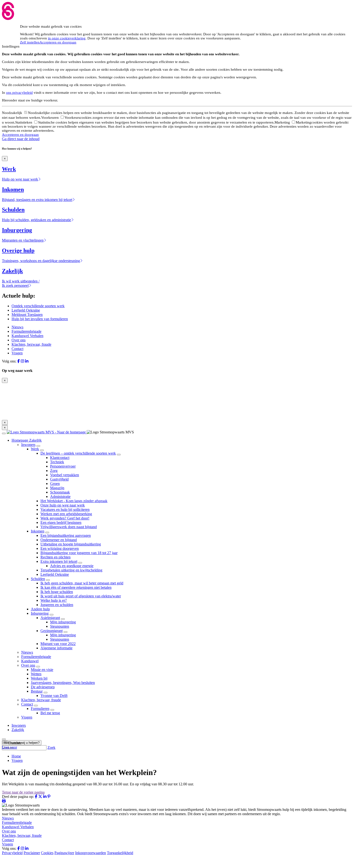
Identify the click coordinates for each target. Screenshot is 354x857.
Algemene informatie (56, 648)
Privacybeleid (12, 853)
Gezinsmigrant (51, 631)
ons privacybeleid (19, 92)
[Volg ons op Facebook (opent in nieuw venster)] (18, 361)
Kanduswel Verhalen (27, 336)
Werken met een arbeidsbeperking (66, 514)
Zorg (54, 471)
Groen (55, 484)
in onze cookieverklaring (66, 38)
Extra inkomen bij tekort (58, 561)
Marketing (283, 122)
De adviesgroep (43, 687)
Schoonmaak (60, 492)
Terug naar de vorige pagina (23, 792)
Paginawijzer (64, 853)
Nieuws (17, 327)
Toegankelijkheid (120, 853)
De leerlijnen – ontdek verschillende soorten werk (78, 453)
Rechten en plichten (55, 557)
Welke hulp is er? (53, 600)
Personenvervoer (63, 466)
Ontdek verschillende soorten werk (38, 306)
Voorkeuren (50, 117)
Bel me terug (50, 713)
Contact (17, 349)
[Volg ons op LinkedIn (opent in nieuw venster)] (26, 361)
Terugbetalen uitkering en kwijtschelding (71, 570)
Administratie (60, 496)
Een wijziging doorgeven (59, 548)
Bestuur (37, 691)
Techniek (57, 462)
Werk (35, 449)
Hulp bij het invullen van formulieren (40, 319)
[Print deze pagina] (4, 801)
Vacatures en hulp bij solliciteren (65, 509)
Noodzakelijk (12, 113)
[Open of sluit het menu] (4, 433)
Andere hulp (40, 609)
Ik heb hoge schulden (56, 592)
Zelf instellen (29, 42)
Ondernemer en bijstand (58, 540)
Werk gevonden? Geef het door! (64, 518)
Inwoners (28, 445)
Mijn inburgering (63, 622)
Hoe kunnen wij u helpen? (21, 742)
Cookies (47, 853)
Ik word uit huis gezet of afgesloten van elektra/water (80, 596)
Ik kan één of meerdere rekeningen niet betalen (75, 587)
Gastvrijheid (59, 479)
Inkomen (37, 531)
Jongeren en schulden (56, 605)
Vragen (17, 353)
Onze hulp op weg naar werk (62, 505)
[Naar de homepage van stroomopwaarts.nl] (47, 432)
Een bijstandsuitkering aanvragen (65, 535)
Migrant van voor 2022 (58, 644)
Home (16, 756)
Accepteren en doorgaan (57, 42)
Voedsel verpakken (64, 475)
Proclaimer (32, 853)
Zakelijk (18, 730)
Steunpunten (59, 626)
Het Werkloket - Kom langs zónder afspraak (73, 501)
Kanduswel (30, 661)
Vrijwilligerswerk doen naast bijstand (68, 527)
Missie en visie (42, 670)
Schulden (38, 579)
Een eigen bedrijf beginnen (60, 522)
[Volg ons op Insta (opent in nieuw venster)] (22, 361)
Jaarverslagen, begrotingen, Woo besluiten (63, 683)
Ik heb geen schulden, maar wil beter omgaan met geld (81, 583)
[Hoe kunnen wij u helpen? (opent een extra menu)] (4, 739)
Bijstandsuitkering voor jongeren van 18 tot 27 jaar (79, 553)
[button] (12, 743)
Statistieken (24, 122)
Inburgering (40, 613)
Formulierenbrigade (26, 331)
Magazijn (57, 488)
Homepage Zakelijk (27, 440)
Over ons (19, 340)
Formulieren (40, 709)
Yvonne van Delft (53, 696)
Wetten (36, 674)
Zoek (51, 747)
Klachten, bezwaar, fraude (31, 344)
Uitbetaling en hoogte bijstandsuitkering (70, 544)
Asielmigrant (50, 618)
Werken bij (39, 678)
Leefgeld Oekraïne (26, 310)
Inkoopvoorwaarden (90, 853)
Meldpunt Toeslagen (27, 315)
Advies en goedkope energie (71, 566)
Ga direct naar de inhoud (20, 139)
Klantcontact (59, 458)
